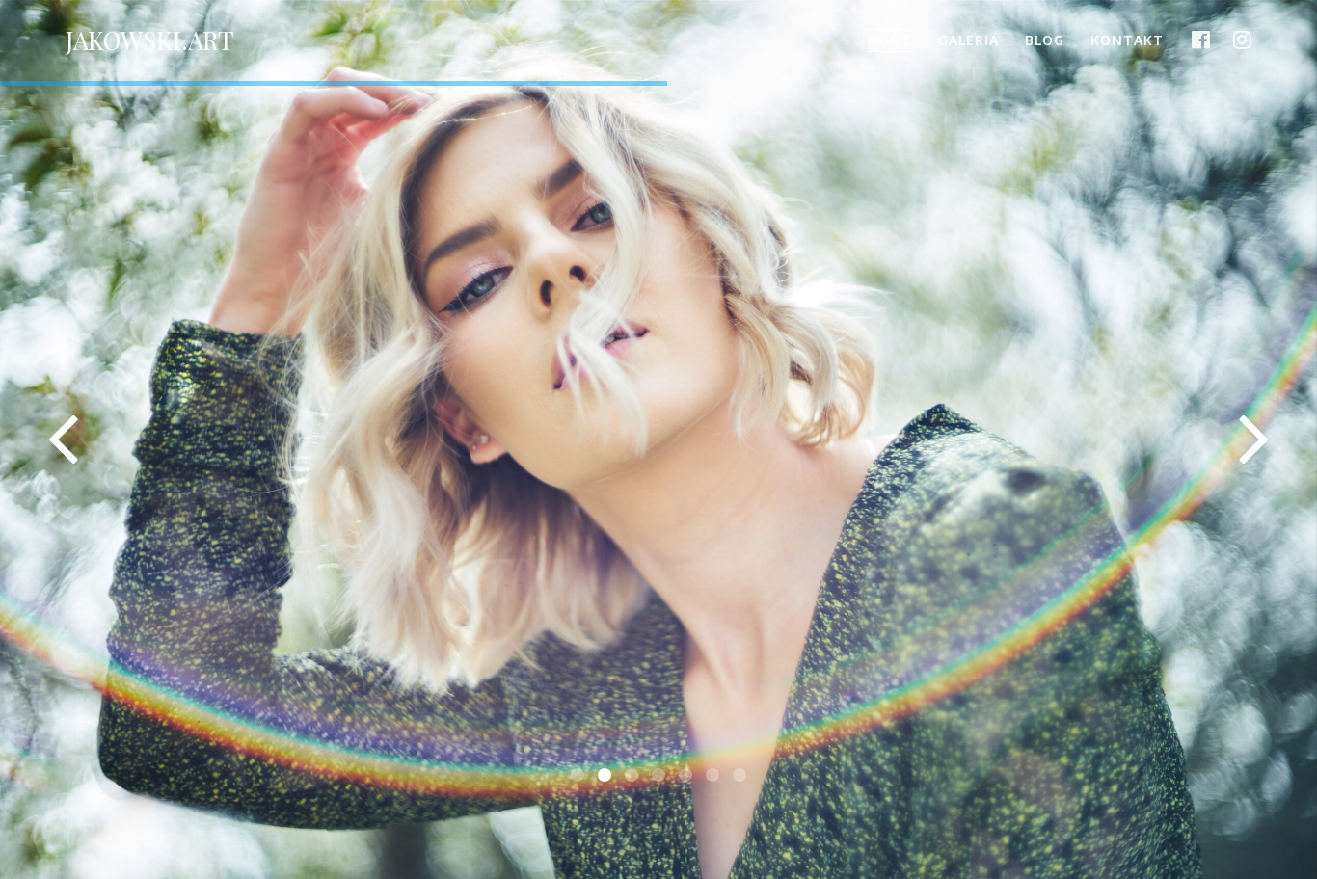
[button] (577, 775)
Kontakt (1127, 40)
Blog (1044, 40)
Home (890, 40)
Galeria (968, 40)
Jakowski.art (149, 40)
